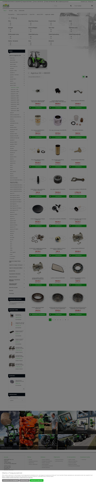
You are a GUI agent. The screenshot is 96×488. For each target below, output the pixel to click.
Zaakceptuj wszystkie (36, 480)
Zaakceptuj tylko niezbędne (10, 480)
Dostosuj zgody (24, 480)
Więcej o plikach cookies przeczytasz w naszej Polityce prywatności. (17, 477)
